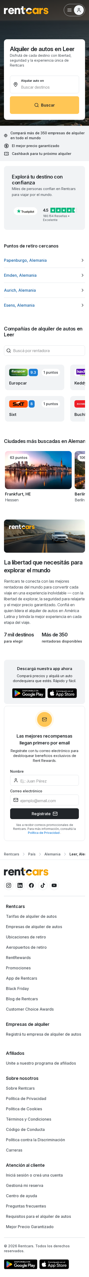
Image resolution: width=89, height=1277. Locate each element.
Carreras (14, 1150)
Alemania (52, 854)
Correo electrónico (26, 791)
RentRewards (18, 957)
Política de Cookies (24, 1108)
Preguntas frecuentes (26, 1206)
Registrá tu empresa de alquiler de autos (43, 1034)
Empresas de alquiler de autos (34, 926)
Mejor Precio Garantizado (30, 1226)
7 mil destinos (19, 635)
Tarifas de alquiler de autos (31, 916)
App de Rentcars (21, 978)
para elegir (13, 641)
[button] (25, 211)
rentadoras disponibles (62, 641)
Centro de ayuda (21, 1195)
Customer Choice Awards (30, 1009)
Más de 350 (54, 635)
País (32, 854)
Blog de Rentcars (22, 998)
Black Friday (17, 988)
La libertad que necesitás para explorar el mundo (43, 566)
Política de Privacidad (44, 833)
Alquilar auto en (32, 80)
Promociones (18, 967)
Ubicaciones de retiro (26, 936)
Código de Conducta (25, 1129)
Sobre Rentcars (20, 1088)
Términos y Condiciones (28, 1119)
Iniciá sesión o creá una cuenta (34, 1175)
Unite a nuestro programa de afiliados (41, 1063)
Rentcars (11, 854)
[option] (44, 260)
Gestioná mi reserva (24, 1185)
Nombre (17, 771)
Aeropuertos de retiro (26, 947)
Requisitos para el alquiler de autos (38, 1216)
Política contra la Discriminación (35, 1139)
